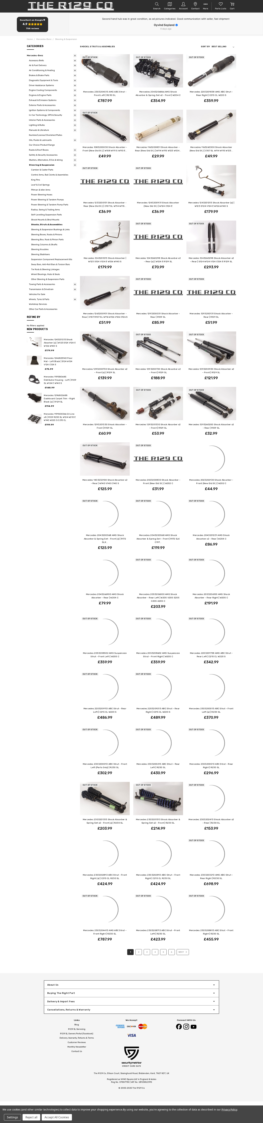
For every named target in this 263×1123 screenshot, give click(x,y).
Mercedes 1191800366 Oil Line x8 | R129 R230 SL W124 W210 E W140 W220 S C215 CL (60, 417)
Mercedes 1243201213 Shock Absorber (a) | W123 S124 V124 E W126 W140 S (60, 342)
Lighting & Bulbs (37, 125)
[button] (32, 24)
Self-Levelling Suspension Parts (46, 215)
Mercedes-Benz (35, 55)
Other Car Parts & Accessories (43, 309)
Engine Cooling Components (43, 90)
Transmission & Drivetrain (41, 289)
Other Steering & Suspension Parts (47, 279)
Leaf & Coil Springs (40, 185)
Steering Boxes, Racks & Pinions (46, 234)
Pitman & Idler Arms (40, 190)
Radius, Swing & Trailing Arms (45, 210)
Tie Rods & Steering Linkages (45, 269)
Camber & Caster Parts (42, 170)
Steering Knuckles (39, 249)
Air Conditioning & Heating (42, 70)
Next (181, 952)
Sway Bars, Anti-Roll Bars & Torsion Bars (50, 264)
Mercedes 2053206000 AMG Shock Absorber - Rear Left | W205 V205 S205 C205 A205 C (158, 597)
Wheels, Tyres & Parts (39, 299)
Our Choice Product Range (42, 145)
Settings (12, 1117)
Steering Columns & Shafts (44, 244)
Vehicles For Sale (37, 294)
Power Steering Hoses (41, 195)
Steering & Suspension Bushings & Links (50, 229)
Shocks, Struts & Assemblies (46, 224)
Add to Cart (158, 135)
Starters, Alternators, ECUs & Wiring (46, 160)
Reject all (31, 1117)
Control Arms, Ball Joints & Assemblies (49, 175)
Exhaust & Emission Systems (42, 100)
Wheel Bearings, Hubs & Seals (45, 274)
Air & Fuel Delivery (38, 65)
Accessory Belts (36, 60)
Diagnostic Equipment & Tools (43, 80)
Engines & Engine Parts (40, 95)
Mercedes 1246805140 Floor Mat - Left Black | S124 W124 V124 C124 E (58, 361)
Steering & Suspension (41, 165)
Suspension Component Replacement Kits (51, 259)
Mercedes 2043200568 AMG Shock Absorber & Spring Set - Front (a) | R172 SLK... (105, 538)
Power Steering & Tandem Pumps (47, 200)
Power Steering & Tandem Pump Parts (49, 205)
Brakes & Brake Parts (39, 75)
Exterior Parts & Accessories (42, 105)
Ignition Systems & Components (44, 110)
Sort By (205, 46)
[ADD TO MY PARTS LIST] (124, 60)
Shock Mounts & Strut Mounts (45, 220)
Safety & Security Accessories (43, 155)
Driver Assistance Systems (41, 85)
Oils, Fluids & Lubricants (40, 140)
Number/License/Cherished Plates (45, 135)
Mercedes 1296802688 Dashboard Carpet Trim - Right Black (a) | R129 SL (59, 398)
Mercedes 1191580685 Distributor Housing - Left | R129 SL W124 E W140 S (60, 380)
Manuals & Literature (39, 130)
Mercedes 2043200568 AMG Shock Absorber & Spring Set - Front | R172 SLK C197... (158, 538)
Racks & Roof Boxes (38, 150)
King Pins (35, 180)
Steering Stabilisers (40, 254)
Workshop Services (38, 304)
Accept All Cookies (57, 1117)
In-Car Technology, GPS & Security (45, 115)
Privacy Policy (229, 1109)
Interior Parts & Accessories (42, 120)
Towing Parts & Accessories (42, 284)
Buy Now (158, 141)
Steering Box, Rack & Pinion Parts (47, 239)
